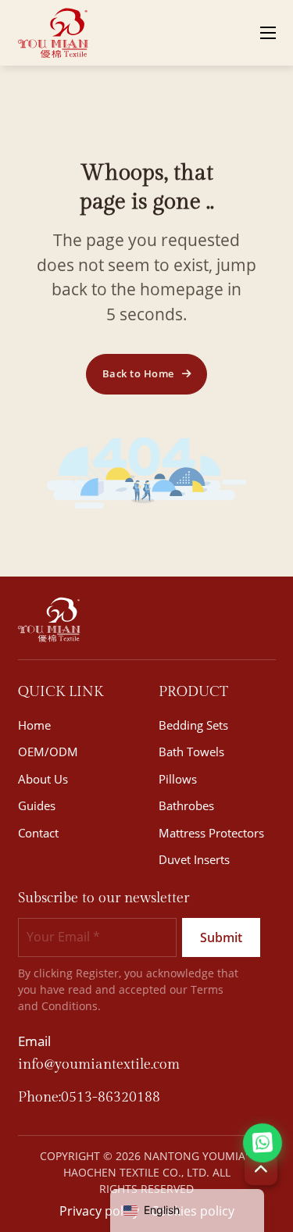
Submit (221, 937)
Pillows (178, 779)
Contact (38, 833)
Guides (36, 805)
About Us (43, 779)
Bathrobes (186, 805)
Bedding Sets (193, 725)
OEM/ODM (48, 751)
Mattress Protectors (211, 833)
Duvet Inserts (194, 859)
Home (34, 725)
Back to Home (138, 373)
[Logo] (53, 33)
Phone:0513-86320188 (89, 1097)
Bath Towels (191, 751)
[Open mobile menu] (268, 33)
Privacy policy (99, 1211)
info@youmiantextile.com (99, 1064)
